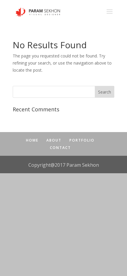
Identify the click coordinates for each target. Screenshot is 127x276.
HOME (32, 140)
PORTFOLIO (82, 140)
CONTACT (60, 147)
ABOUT (53, 140)
